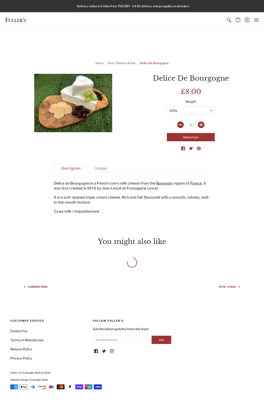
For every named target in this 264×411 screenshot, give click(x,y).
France (196, 183)
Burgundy (164, 183)
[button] (228, 20)
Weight (190, 102)
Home (99, 63)
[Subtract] (180, 124)
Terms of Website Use (27, 340)
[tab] (71, 168)
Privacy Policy (21, 358)
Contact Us (18, 331)
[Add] (201, 124)
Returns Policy (21, 349)
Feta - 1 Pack (227, 286)
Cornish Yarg (37, 286)
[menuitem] (228, 20)
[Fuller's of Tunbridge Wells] (15, 20)
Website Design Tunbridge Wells (29, 379)
